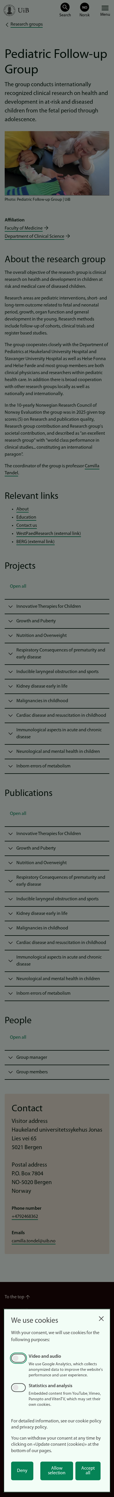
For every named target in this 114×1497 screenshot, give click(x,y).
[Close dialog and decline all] (101, 1317)
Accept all (88, 1470)
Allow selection (56, 1470)
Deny (22, 1470)
